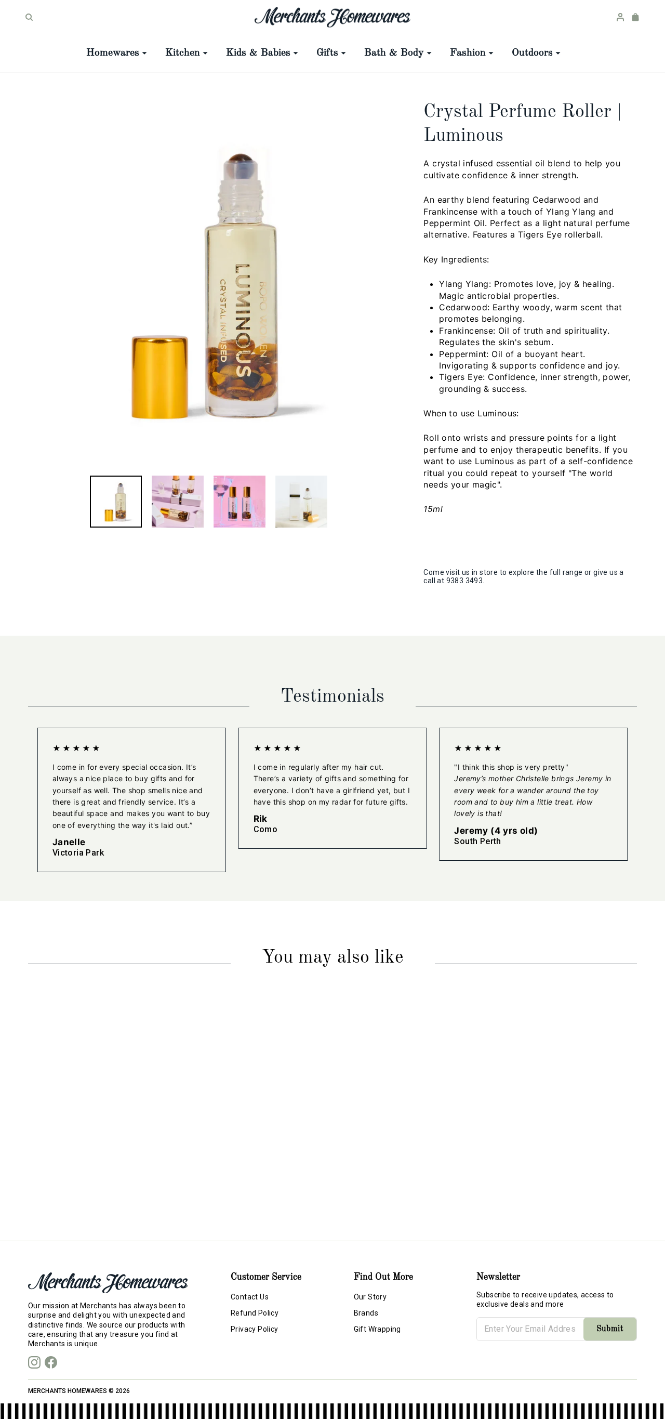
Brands (366, 1313)
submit (609, 1329)
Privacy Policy (254, 1329)
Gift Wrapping (377, 1329)
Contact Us (250, 1297)
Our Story (370, 1297)
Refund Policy (254, 1313)
